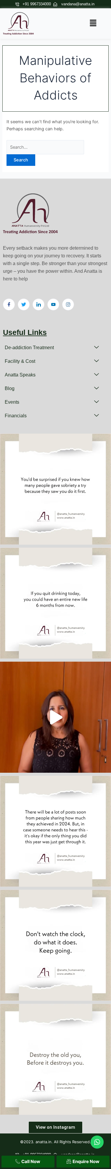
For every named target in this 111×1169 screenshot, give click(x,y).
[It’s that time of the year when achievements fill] (55, 831)
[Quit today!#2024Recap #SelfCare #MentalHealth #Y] (55, 603)
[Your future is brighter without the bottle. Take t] (55, 717)
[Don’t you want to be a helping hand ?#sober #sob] (55, 489)
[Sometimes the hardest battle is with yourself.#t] (55, 1059)
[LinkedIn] (38, 304)
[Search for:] (45, 147)
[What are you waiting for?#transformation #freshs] (55, 945)
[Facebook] (9, 304)
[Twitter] (24, 304)
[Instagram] (68, 304)
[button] (93, 23)
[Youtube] (53, 304)
